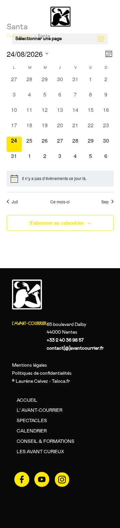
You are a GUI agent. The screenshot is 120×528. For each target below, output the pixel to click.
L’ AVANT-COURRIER (39, 410)
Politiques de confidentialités (42, 373)
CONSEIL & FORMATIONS (45, 441)
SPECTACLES (32, 420)
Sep (105, 201)
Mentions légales (29, 365)
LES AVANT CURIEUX (40, 452)
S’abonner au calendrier (56, 222)
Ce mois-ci (60, 201)
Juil (15, 201)
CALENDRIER (32, 431)
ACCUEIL (27, 400)
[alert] (60, 179)
